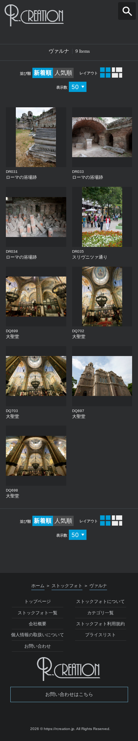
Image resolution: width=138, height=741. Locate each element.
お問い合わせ (37, 646)
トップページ (37, 601)
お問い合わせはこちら (69, 694)
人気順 (63, 73)
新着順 (43, 73)
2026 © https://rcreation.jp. (52, 729)
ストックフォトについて (100, 601)
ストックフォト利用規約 (100, 623)
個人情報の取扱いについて (37, 634)
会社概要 (37, 623)
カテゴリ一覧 (100, 612)
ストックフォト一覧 (37, 612)
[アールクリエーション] (69, 15)
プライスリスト (100, 634)
